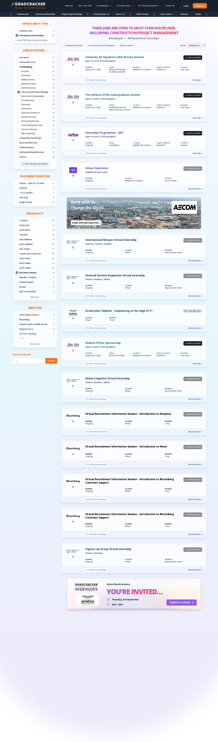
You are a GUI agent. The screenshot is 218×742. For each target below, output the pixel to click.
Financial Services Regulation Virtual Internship (115, 275)
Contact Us (170, 5)
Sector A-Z (120, 14)
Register (199, 5)
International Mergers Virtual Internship (111, 240)
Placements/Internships (45, 14)
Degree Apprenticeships (72, 14)
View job (196, 80)
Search (51, 361)
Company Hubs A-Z (101, 14)
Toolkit (198, 14)
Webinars (184, 14)
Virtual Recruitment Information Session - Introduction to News (126, 446)
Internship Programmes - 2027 (104, 132)
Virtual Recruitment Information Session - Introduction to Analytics (128, 413)
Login (186, 5)
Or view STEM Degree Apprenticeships (31, 40)
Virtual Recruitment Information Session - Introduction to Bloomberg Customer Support (129, 480)
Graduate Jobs (23, 14)
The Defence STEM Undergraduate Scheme (112, 95)
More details (194, 189)
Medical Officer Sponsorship (103, 343)
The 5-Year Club (85, 5)
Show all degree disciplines (36, 164)
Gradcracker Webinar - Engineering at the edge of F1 (118, 310)
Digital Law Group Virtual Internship (108, 549)
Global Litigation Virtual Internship (107, 378)
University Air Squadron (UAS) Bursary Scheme (114, 57)
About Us (69, 5)
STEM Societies (142, 14)
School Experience (96, 168)
